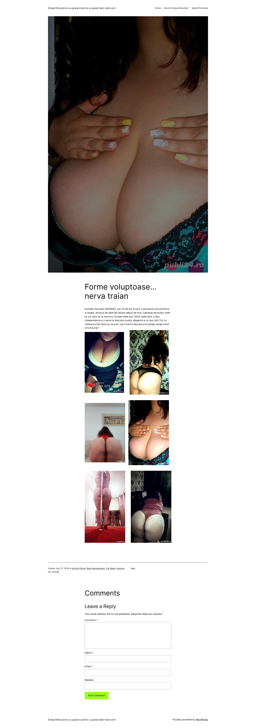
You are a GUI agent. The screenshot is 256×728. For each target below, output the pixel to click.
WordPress (202, 719)
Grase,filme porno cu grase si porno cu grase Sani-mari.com (82, 8)
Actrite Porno (78, 568)
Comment (91, 620)
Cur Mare (110, 568)
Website (89, 680)
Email (89, 666)
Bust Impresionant (96, 568)
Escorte (120, 568)
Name (89, 652)
